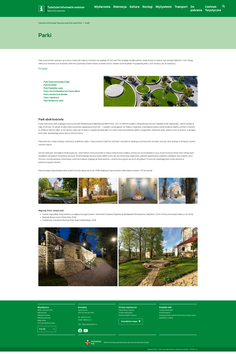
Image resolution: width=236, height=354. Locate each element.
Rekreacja (120, 6)
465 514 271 (86, 317)
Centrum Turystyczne (213, 8)
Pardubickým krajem (141, 342)
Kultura (134, 6)
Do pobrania (196, 8)
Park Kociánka (50, 85)
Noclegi (147, 6)
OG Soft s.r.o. (194, 349)
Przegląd (42, 68)
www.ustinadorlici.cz (89, 324)
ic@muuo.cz (87, 320)
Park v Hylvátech (51, 97)
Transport (181, 6)
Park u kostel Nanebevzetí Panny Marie (62, 91)
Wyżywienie (163, 6)
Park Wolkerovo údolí (53, 100)
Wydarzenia (102, 6)
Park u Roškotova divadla (55, 94)
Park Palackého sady (53, 88)
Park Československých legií (56, 82)
